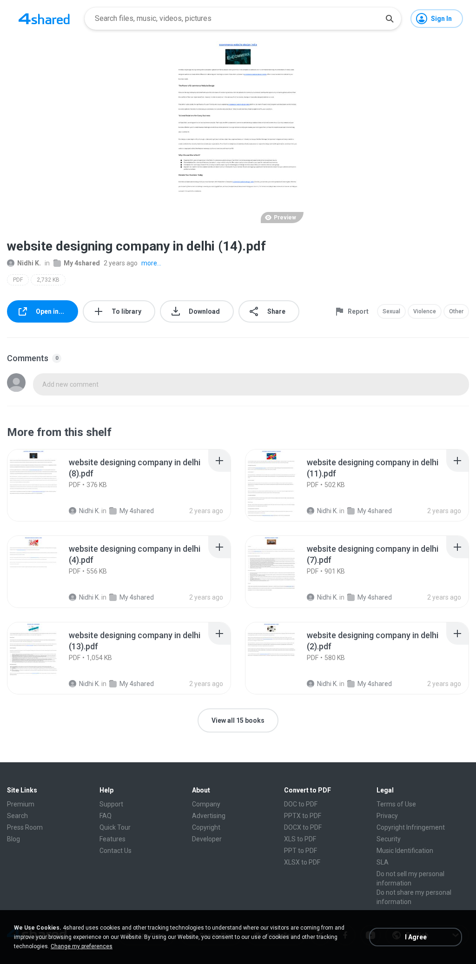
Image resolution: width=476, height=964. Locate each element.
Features (112, 839)
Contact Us (115, 850)
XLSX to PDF (302, 862)
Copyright (206, 827)
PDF (18, 280)
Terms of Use (396, 804)
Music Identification (405, 850)
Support (111, 804)
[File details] (43, 485)
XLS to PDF (300, 839)
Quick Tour (115, 827)
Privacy (387, 815)
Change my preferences (81, 946)
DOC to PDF (300, 804)
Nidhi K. (29, 263)
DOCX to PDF (303, 827)
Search (17, 815)
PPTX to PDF (302, 815)
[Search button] (389, 18)
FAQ (105, 815)
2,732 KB (48, 280)
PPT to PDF (300, 850)
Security (389, 839)
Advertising (208, 815)
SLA (383, 862)
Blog (13, 839)
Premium (20, 804)
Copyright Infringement (411, 827)
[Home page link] (44, 18)
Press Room (25, 827)
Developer (207, 839)
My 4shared (82, 263)
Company (206, 804)
